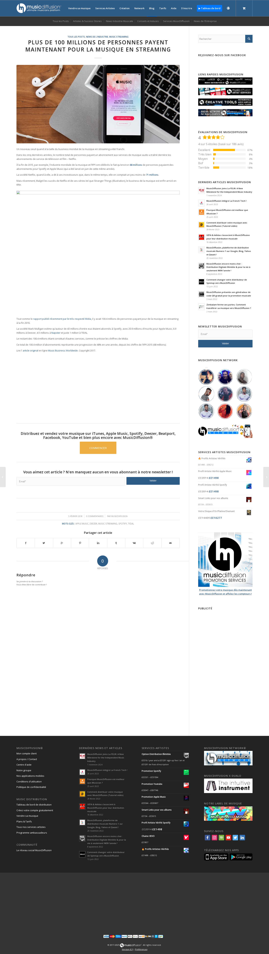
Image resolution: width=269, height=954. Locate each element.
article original (30, 350)
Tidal (131, 523)
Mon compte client (26, 753)
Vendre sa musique (27, 815)
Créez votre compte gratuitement (34, 810)
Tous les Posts (76, 36)
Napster (55, 332)
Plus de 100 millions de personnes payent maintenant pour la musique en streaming (98, 45)
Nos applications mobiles (30, 775)
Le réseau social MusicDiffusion (34, 850)
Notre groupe (23, 770)
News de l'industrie (97, 36)
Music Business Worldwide (63, 350)
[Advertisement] (225, 666)
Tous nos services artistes (31, 827)
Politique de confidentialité (31, 787)
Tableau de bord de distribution (34, 804)
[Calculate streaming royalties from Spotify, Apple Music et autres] (3, 477)
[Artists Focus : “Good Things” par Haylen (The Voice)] (266, 477)
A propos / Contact (26, 759)
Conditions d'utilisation (29, 781)
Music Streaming (118, 36)
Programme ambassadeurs (31, 832)
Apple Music (82, 523)
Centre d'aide (23, 764)
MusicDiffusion (119, 516)
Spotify (122, 523)
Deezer (93, 523)
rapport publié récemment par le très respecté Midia (62, 318)
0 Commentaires (94, 516)
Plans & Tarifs (24, 821)
